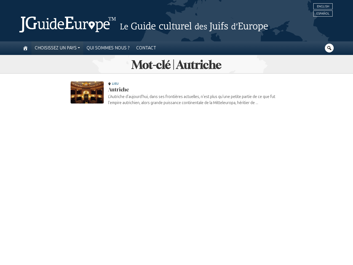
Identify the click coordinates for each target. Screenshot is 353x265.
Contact (146, 48)
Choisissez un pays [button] (56, 48)
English (323, 6)
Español (323, 13)
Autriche (118, 89)
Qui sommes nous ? (108, 48)
